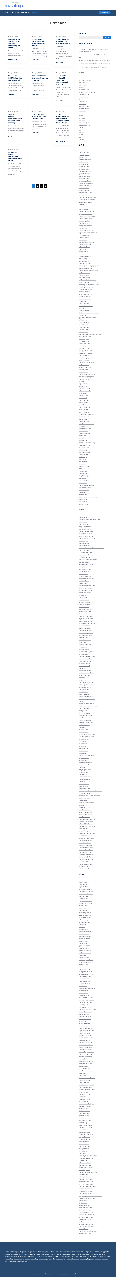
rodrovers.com (83, 993)
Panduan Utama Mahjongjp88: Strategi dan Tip (63, 41)
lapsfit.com (82, 1021)
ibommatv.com (84, 164)
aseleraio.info (83, 744)
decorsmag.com (84, 195)
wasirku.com (83, 381)
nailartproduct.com (85, 981)
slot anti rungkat (97, 1252)
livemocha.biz (83, 459)
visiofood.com (83, 1130)
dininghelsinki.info (84, 1068)
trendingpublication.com (87, 833)
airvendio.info (83, 393)
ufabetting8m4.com (85, 1042)
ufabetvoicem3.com (85, 1054)
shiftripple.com (84, 805)
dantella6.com (83, 223)
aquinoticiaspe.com (85, 621)
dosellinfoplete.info (85, 429)
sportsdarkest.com (85, 640)
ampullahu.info (84, 410)
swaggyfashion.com (85, 351)
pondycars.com (84, 1149)
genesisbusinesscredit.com (87, 318)
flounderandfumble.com (87, 1078)
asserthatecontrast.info (86, 414)
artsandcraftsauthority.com (88, 1231)
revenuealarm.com (85, 1219)
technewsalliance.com (86, 1087)
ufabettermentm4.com (86, 838)
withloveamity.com (85, 950)
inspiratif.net (83, 157)
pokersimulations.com (86, 1028)
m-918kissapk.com (85, 487)
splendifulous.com (85, 1035)
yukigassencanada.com (86, 1000)
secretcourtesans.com (86, 889)
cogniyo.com (83, 767)
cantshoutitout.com (85, 176)
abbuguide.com (84, 957)
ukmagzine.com (84, 571)
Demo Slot (34, 13)
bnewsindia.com (84, 1142)
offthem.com (83, 162)
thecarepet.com (84, 524)
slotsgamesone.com (85, 226)
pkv (80, 99)
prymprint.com (84, 758)
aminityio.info (83, 403)
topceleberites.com (85, 1040)
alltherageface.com (85, 1208)
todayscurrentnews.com (87, 826)
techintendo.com (84, 969)
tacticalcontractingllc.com (87, 819)
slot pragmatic (31, 1254)
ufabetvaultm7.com (85, 1049)
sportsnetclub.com (85, 602)
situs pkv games (84, 109)
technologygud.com (85, 713)
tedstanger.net (84, 1092)
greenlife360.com (84, 174)
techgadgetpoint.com (86, 682)
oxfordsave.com (84, 607)
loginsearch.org (84, 447)
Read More (11, 59)
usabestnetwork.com (85, 576)
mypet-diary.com (84, 329)
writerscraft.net (84, 282)
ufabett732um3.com (85, 1094)
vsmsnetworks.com (85, 160)
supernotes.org (84, 732)
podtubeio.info (83, 431)
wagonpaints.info (84, 1099)
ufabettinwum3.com (85, 845)
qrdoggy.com (83, 711)
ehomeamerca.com (85, 967)
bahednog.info (83, 541)
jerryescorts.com (84, 675)
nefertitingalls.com (85, 913)
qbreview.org (83, 204)
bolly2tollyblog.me (84, 476)
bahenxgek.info (84, 543)
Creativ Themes (77, 1274)
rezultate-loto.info (85, 1033)
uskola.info (82, 1097)
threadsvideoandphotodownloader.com (91, 548)
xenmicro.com (83, 929)
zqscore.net (82, 741)
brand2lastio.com (84, 292)
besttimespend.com (85, 763)
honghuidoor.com (84, 235)
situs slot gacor (86, 1252)
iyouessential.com (85, 948)
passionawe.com (84, 789)
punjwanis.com (84, 517)
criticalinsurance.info (85, 261)
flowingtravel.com (84, 237)
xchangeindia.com (85, 1177)
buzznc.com (83, 1200)
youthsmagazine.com (86, 635)
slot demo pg (83, 83)
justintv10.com (83, 370)
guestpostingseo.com (86, 529)
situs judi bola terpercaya (87, 92)
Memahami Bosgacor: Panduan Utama (93, 67)
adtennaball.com (84, 247)
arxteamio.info (83, 751)
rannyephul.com (84, 346)
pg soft (105, 1252)
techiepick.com (84, 1144)
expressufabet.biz (84, 178)
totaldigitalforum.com (86, 1191)
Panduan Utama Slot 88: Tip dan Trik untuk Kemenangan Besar (15, 43)
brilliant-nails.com (84, 360)
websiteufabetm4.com (86, 1061)
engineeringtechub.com (86, 673)
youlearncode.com (85, 953)
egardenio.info (83, 748)
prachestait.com (84, 388)
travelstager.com (84, 341)
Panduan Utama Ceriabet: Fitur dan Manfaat (40, 78)
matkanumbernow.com (86, 211)
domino (81, 132)
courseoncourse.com (86, 536)
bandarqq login (67, 1256)
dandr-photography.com (87, 362)
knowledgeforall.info (85, 289)
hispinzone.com (84, 228)
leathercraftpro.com (85, 777)
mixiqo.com (82, 781)
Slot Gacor (15, 13)
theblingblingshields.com (87, 656)
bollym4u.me (83, 473)
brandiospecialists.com (86, 242)
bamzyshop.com (84, 1146)
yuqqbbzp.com (84, 1005)
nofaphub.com (84, 910)
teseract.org (83, 1123)
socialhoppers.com (85, 296)
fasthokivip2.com (84, 614)
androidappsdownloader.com (88, 270)
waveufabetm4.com (85, 1057)
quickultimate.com (85, 798)
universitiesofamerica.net (87, 200)
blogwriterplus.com (85, 527)
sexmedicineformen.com (87, 803)
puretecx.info (83, 398)
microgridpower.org (85, 779)
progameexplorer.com (86, 1212)
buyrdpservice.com (85, 593)
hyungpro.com (83, 647)
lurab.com (82, 1222)
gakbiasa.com (83, 492)
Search (82, 33)
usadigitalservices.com (86, 294)
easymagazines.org (85, 770)
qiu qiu (81, 134)
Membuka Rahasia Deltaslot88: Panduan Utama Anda (15, 156)
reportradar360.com (85, 348)
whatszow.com (84, 965)
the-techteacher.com (86, 1184)
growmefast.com (84, 694)
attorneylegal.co (84, 678)
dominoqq (82, 111)
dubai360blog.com (85, 689)
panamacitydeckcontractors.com (90, 334)
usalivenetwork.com (85, 553)
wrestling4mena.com (86, 287)
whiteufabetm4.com (85, 1064)
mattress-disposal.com (86, 704)
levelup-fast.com (84, 1024)
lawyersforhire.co (84, 626)
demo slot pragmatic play (59, 1254)
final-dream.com (84, 1111)
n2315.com (82, 301)
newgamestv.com (85, 661)
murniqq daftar (42, 1256)
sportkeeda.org (84, 760)
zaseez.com (83, 906)
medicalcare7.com (85, 244)
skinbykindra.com (84, 1205)
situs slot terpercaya (73, 1252)
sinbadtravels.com (85, 569)
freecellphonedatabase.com (88, 560)
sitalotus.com (83, 730)
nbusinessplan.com (85, 171)
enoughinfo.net (84, 466)
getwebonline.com (85, 303)
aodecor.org (83, 450)
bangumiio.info (84, 419)
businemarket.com (85, 628)
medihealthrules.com (86, 1158)
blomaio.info (83, 426)
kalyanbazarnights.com (86, 230)
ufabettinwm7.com (85, 843)
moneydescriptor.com (86, 633)
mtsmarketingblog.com (86, 377)
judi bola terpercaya (73, 1259)
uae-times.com (84, 152)
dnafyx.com (83, 943)
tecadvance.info (84, 400)
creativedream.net (85, 299)
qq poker (82, 139)
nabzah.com (83, 249)
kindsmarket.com (84, 322)
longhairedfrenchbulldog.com (88, 623)
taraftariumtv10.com (85, 353)
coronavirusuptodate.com (87, 1009)
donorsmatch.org (84, 452)
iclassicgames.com (85, 609)
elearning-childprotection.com (89, 285)
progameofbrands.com (86, 202)
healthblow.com (84, 275)
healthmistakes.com (85, 720)
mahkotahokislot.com (86, 696)
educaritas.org (83, 920)
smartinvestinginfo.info (86, 1085)
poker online (83, 101)
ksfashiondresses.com (86, 722)
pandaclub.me (83, 478)
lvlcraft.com (83, 986)
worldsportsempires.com (87, 734)
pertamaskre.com (84, 545)
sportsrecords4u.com (86, 1038)
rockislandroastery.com (86, 1215)
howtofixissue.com (85, 185)
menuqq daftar (31, 1256)
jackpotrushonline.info (86, 555)
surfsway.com (83, 979)
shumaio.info (83, 438)
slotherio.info (83, 440)
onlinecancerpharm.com (87, 699)
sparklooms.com (84, 817)
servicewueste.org (85, 207)
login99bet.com (84, 887)
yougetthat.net (84, 600)
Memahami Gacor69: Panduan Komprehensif (95, 60)
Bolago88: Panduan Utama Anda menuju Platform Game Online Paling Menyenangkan (63, 119)
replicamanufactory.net (86, 1031)
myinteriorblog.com (85, 1139)
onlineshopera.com (85, 932)
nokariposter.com (84, 263)
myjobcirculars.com (85, 214)
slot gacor (8, 1254)
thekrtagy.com (83, 1175)
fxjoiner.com (83, 1203)
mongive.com (83, 252)
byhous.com (83, 483)
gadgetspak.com (84, 1014)
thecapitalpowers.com (86, 822)
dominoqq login (19, 1259)
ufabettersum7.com (85, 840)
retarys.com (83, 583)
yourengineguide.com (86, 1167)
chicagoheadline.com (86, 894)
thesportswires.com (85, 645)
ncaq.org (82, 927)
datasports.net (83, 668)
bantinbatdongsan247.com (88, 538)
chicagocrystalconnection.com (89, 497)
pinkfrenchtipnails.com (86, 659)
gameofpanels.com (85, 268)
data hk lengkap (84, 94)
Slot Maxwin (25, 13)
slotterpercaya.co (84, 807)
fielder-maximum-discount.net (89, 313)
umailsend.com (84, 581)
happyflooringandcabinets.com (89, 706)
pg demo (82, 127)
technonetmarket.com (86, 1090)
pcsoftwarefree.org (85, 939)
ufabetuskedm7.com (86, 852)
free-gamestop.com (85, 567)
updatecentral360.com (86, 737)
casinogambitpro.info (86, 531)
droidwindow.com (84, 1132)
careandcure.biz (84, 765)
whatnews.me (83, 1108)
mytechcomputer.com (86, 1226)
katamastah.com (84, 739)
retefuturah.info (84, 1083)
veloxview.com (83, 862)
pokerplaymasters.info (86, 534)
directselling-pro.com (86, 1217)
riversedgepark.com (85, 903)
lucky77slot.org (84, 692)
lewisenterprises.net (85, 936)
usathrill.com (83, 1160)
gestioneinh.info (84, 1116)
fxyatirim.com (83, 955)
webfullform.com (84, 190)
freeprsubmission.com (86, 1134)
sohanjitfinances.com (86, 812)
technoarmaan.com (85, 1193)
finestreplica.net (84, 1075)
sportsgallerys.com (85, 663)
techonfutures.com (85, 1151)
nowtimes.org (83, 454)
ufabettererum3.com (86, 836)
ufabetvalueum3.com (86, 1047)
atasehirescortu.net (85, 671)
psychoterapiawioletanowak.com (89, 796)
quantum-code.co (85, 1106)
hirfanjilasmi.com (84, 772)
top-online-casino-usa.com (88, 233)
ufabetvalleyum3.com (86, 859)
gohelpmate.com (84, 278)
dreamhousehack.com (86, 1182)
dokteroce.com (84, 365)
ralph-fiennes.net (84, 311)
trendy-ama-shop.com (86, 1125)
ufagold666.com (84, 1137)
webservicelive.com (85, 1234)
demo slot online (84, 90)
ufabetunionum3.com (86, 1045)
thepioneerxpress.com (86, 183)
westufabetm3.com (85, 864)
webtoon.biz (83, 642)
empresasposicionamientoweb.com (90, 1196)
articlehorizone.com (85, 1002)
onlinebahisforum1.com (86, 891)
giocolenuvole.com (85, 946)
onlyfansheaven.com (86, 306)
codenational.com (85, 1210)
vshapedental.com (85, 1163)
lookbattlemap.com (85, 590)
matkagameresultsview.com (88, 254)
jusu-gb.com (83, 522)
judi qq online (83, 85)
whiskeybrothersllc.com (86, 866)
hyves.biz (82, 464)
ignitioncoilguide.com (86, 1224)
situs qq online (83, 97)
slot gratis (82, 120)
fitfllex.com (82, 315)
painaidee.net (83, 637)
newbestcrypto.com (85, 604)
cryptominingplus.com (86, 619)
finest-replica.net (84, 1113)
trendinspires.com (84, 344)
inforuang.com (83, 320)
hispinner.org (83, 259)
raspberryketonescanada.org (88, 1156)
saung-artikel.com (85, 612)
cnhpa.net (82, 727)
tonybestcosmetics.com (87, 1198)
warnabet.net (83, 471)
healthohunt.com (84, 1080)
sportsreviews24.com (86, 687)
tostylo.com (83, 597)
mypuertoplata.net (85, 181)
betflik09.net (83, 924)
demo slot (82, 118)
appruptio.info (83, 504)
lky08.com (82, 308)
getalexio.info (83, 753)
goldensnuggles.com (85, 588)
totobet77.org (83, 831)
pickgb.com (82, 718)
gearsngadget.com (85, 1016)
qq (60, 1256)
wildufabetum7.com (85, 869)
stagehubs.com (84, 882)
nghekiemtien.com (85, 379)
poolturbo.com (83, 386)
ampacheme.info (84, 407)
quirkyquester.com (85, 800)
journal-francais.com (85, 367)
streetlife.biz (83, 462)
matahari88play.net (85, 630)
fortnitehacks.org (84, 445)
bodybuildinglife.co (85, 708)
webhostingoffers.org (86, 962)
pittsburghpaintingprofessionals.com (90, 791)
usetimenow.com (84, 273)
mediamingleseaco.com (87, 374)
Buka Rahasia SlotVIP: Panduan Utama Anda (39, 116)
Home (7, 13)
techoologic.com (84, 1153)
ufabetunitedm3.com (86, 847)
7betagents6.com (85, 1007)
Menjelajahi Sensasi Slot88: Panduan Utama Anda (39, 42)
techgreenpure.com (85, 972)
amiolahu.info (83, 405)
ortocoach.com (84, 786)
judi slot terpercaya (85, 80)
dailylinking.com (84, 941)
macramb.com (84, 327)
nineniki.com (83, 240)
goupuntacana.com (85, 901)
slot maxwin (94, 1254)
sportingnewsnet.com (86, 649)
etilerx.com (82, 1073)
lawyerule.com (83, 372)
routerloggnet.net (84, 221)
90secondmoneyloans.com (88, 988)
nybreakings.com (84, 1170)
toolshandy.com (84, 339)
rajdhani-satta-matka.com (87, 280)
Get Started (104, 13)
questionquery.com (85, 355)
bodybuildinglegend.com (87, 358)
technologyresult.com (86, 960)
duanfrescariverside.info (86, 1071)
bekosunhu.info (84, 421)
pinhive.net (82, 469)
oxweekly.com (83, 332)
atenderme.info (84, 417)
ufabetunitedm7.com (86, 850)
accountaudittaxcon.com (87, 755)
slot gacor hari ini (84, 106)
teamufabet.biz (84, 188)
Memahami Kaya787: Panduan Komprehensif (95, 64)
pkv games (82, 104)
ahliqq (81, 116)
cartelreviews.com (85, 976)
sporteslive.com (84, 654)
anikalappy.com (84, 1066)
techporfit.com (84, 167)
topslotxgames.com (85, 219)
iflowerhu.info (83, 495)
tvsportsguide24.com (86, 685)
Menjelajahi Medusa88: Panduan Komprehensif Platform (62, 80)
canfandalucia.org (85, 1165)
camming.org (83, 896)
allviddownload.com (85, 193)
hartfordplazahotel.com (86, 485)
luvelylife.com (83, 325)
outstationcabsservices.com (88, 1172)
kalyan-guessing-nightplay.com (89, 266)
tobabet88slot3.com (85, 824)
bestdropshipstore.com (86, 974)
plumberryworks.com (85, 793)
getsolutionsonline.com (86, 256)
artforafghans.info (85, 391)
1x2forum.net (83, 884)
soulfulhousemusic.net (86, 814)
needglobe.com (84, 784)
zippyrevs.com (83, 209)
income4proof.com (85, 917)
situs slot (79, 1254)
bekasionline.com (84, 169)
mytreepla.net (83, 1026)
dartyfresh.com (84, 934)
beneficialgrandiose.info (86, 424)
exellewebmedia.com (86, 564)
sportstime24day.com (86, 652)
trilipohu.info (83, 502)
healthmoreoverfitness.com (88, 216)
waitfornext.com (84, 1101)
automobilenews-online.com (88, 1186)
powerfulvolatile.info (85, 433)
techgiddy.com (84, 550)
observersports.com (85, 616)
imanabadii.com (84, 499)
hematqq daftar (53, 1256)
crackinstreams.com (85, 1012)
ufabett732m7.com (85, 1127)
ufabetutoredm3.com (86, 855)
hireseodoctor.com (85, 1019)
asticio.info (82, 746)
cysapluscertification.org (87, 443)
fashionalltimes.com (85, 1189)
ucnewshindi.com (84, 557)
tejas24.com (83, 384)
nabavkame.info (84, 490)
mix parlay (83, 1259)
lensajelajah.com (84, 922)
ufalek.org (82, 701)
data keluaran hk (84, 125)
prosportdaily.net (84, 1118)
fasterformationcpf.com (87, 586)
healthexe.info (83, 395)
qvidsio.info (82, 436)
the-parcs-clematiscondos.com (89, 520)
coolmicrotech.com (85, 1179)
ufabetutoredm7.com (86, 857)
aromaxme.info (84, 412)
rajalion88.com (83, 898)
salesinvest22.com (85, 1120)
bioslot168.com (83, 1229)
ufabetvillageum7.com (86, 1052)
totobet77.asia (83, 829)
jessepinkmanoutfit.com (87, 579)
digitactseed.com (84, 983)
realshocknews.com (85, 715)
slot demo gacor (84, 123)
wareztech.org (83, 574)
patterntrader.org (84, 725)
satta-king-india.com (86, 998)
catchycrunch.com (85, 908)
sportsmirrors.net (84, 666)
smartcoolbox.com (85, 810)
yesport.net (82, 595)
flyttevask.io (83, 480)
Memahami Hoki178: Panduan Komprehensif (15, 78)
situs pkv (81, 87)
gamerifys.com (84, 155)
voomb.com (83, 680)
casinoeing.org (83, 457)
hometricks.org (84, 774)
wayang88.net (83, 1059)
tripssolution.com (84, 995)
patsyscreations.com (85, 915)
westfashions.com (85, 336)
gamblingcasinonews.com (87, 197)
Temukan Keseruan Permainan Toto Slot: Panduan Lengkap (15, 118)
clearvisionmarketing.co (86, 1104)
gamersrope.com (84, 562)
